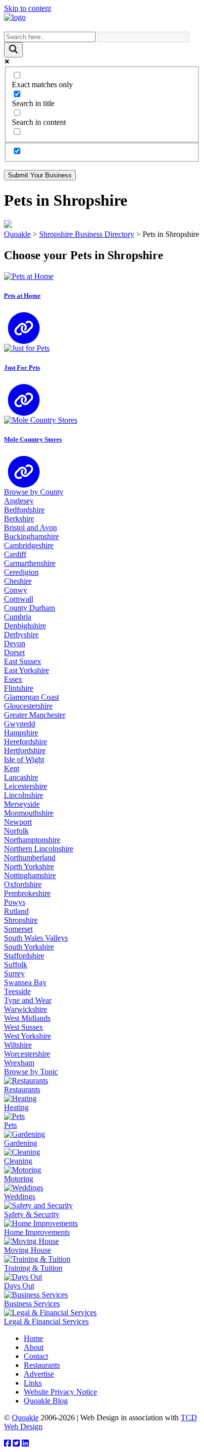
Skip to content (27, 8)
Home (33, 1338)
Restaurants (42, 1365)
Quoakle (25, 1417)
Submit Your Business (40, 175)
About (34, 1347)
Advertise (39, 1374)
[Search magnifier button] (13, 49)
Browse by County (33, 492)
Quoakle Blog (46, 1400)
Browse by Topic (31, 1071)
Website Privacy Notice (60, 1392)
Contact (36, 1356)
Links (33, 1383)
